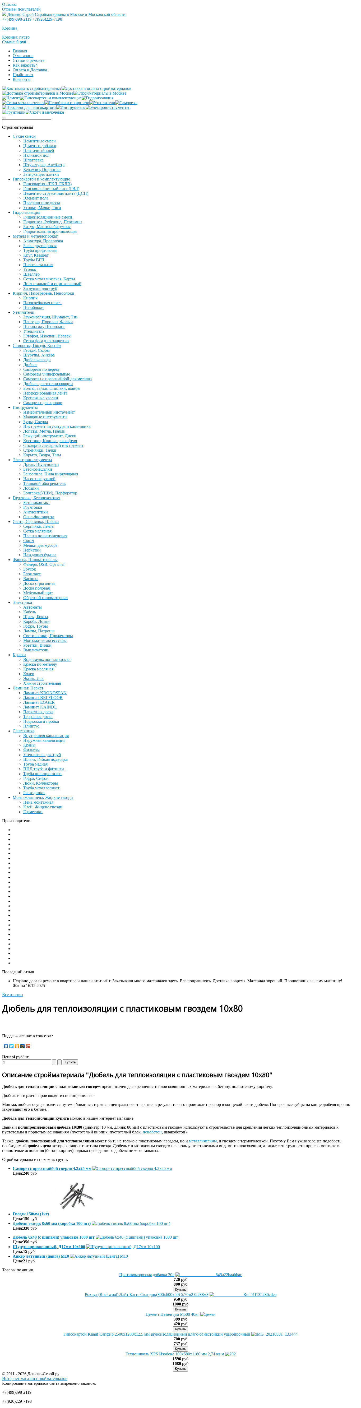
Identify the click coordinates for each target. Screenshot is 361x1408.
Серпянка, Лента (38, 526)
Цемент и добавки (39, 145)
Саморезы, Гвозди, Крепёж (37, 345)
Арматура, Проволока (43, 241)
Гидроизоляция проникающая (50, 231)
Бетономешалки (37, 469)
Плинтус (31, 726)
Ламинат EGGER (39, 702)
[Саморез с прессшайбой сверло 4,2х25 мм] (132, 1168)
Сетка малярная (37, 531)
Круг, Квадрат (36, 255)
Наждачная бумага (39, 555)
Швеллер (31, 274)
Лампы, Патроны (38, 631)
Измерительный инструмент (49, 412)
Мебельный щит (38, 593)
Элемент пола (35, 198)
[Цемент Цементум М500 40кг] (208, 1314)
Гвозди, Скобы (36, 350)
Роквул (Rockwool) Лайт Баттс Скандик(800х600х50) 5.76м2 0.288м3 (147, 1294)
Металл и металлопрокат (35, 236)
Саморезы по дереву (41, 369)
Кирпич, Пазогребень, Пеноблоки (43, 293)
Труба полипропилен (42, 773)
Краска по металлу (40, 664)
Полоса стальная (38, 264)
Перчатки (32, 550)
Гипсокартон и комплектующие (41, 179)
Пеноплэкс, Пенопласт (44, 326)
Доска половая (36, 588)
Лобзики (31, 488)
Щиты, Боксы (35, 616)
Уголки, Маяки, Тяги (42, 207)
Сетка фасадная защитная (46, 341)
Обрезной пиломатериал (45, 597)
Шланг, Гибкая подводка (45, 759)
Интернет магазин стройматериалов (34, 1378)
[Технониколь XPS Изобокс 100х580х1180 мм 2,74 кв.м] (230, 1354)
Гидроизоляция (26, 212)
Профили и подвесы (41, 203)
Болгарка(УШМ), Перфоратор (50, 493)
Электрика (22, 602)
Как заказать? (25, 65)
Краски (19, 654)
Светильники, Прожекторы (48, 635)
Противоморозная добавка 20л (146, 1274)
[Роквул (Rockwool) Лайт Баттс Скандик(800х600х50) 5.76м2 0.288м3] (243, 1294)
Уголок (29, 269)
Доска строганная (39, 583)
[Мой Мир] (22, 1046)
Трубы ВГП (33, 260)
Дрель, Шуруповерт (41, 464)
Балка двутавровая (40, 245)
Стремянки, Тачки (39, 450)
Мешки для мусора (40, 545)
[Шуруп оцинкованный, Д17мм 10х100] (123, 1246)
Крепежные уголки (40, 398)
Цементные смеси (39, 141)
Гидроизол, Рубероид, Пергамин (52, 222)
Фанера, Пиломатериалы (35, 559)
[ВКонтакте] (6, 1046)
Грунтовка (32, 507)
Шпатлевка (33, 160)
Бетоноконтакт (36, 502)
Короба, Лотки (36, 621)
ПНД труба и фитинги (43, 769)
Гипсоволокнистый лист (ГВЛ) (51, 188)
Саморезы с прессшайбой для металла (57, 379)
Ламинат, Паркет (28, 688)
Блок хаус (32, 574)
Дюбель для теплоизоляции (48, 383)
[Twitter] (11, 1046)
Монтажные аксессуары (45, 640)
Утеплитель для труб (42, 754)
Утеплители (23, 312)
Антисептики (35, 512)
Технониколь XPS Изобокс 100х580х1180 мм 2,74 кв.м (175, 1354)
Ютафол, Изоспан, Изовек (47, 336)
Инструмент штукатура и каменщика (56, 426)
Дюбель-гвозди (37, 360)
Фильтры (31, 750)
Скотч (28, 540)
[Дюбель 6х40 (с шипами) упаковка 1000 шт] (137, 1237)
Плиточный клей (38, 150)
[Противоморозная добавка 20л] (208, 1274)
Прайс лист (23, 74)
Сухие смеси (24, 136)
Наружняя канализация (44, 740)
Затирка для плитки (41, 174)
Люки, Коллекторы (40, 783)
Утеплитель (33, 331)
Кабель (29, 612)
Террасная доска (38, 716)
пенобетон (152, 1132)
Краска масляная (38, 669)
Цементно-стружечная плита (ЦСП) (55, 193)
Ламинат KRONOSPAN (45, 693)
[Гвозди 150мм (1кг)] (76, 1214)
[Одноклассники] (17, 1046)
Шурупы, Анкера (39, 355)
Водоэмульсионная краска (47, 659)
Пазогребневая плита (42, 302)
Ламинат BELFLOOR (43, 697)
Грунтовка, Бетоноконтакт (36, 497)
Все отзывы (12, 994)
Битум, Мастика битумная (47, 226)
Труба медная (35, 764)
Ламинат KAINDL (40, 707)
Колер (28, 673)
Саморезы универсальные (46, 374)
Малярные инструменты (45, 417)
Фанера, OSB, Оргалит (44, 564)
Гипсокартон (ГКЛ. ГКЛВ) (47, 184)
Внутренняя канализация (46, 735)
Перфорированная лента (45, 393)
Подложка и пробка (41, 721)
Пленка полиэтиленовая (45, 536)
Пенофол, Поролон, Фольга (48, 321)
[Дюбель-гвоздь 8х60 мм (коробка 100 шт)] (131, 1223)
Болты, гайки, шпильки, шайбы (51, 388)
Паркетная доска (38, 712)
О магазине (23, 55)
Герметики (33, 811)
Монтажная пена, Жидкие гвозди (43, 797)
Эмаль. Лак (33, 678)
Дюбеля (30, 364)
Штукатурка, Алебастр (43, 165)
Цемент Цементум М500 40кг (172, 1314)
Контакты (21, 79)
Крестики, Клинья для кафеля (50, 440)
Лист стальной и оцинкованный (52, 283)
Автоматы (32, 607)
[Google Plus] (28, 1046)
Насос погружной (39, 478)
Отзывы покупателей (21, 9)
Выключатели (35, 650)
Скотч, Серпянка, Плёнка (36, 521)
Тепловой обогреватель (44, 483)
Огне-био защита (38, 517)
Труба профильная (40, 250)
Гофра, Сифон (36, 778)
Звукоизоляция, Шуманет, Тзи (50, 317)
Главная (20, 51)
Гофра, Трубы (35, 626)
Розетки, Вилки (37, 645)
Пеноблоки (33, 307)
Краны (29, 745)
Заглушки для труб (40, 288)
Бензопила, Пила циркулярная (50, 474)
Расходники (34, 792)
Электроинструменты (32, 459)
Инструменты (25, 407)
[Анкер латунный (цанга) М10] (99, 1256)
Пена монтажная (38, 802)
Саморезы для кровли (42, 402)
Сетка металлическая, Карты (49, 279)
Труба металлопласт (41, 788)
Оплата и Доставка (30, 70)
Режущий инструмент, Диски (49, 436)
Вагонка (30, 578)
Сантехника (23, 731)
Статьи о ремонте (28, 60)
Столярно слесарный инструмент (53, 445)
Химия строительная (42, 683)
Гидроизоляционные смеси (47, 217)
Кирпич (30, 298)
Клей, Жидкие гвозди (42, 807)
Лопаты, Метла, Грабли (44, 431)
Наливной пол (36, 155)
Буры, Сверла (35, 421)
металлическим (203, 1141)
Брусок (29, 569)
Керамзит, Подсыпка (42, 169)
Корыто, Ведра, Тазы (42, 455)
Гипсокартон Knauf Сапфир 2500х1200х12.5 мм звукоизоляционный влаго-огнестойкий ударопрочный (156, 1334)
